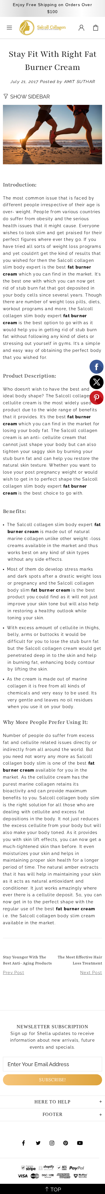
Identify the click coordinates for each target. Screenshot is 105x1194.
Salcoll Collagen (42, 28)
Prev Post (13, 972)
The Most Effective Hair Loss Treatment (80, 960)
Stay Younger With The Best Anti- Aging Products (27, 960)
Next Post (91, 972)
